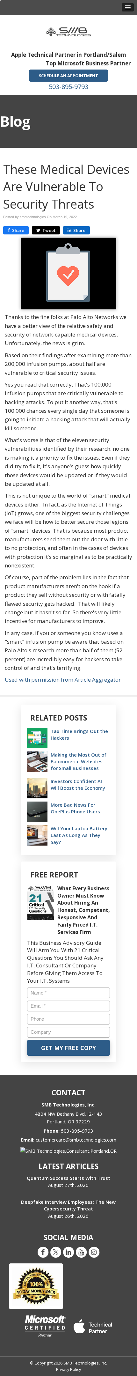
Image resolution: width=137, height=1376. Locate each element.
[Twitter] (55, 1252)
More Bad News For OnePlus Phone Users (75, 808)
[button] (128, 7)
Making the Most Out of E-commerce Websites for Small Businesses (78, 761)
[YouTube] (81, 1252)
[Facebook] (43, 1252)
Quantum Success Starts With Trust (68, 1178)
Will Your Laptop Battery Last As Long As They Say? (79, 835)
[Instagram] (94, 1252)
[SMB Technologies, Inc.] (68, 29)
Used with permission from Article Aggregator (63, 679)
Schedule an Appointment (68, 75)
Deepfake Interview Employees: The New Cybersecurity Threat (68, 1205)
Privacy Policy (68, 1369)
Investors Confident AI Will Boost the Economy (78, 784)
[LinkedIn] (68, 1252)
